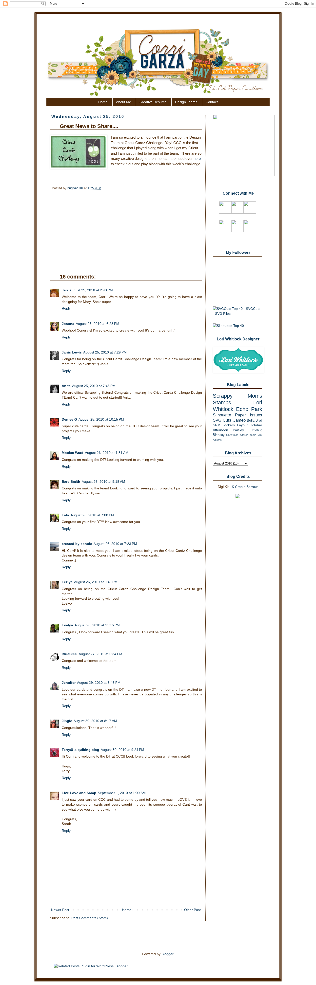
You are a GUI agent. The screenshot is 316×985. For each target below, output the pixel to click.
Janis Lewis (72, 352)
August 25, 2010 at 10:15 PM (101, 419)
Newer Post (60, 910)
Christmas (232, 434)
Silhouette (222, 415)
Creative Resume (153, 102)
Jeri (65, 290)
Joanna (68, 324)
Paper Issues (248, 415)
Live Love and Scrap (79, 793)
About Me (123, 102)
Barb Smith (71, 481)
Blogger (167, 954)
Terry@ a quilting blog (80, 750)
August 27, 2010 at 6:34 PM (100, 654)
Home (103, 102)
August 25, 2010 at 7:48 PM (94, 386)
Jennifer (69, 683)
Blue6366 (69, 654)
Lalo (65, 515)
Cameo (239, 420)
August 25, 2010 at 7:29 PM (105, 352)
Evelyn (67, 625)
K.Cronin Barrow (244, 487)
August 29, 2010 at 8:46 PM (98, 683)
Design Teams (186, 102)
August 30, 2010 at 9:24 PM (122, 750)
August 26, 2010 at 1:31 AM (106, 453)
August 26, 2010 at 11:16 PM (97, 625)
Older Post (192, 910)
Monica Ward (72, 453)
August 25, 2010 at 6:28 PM (97, 324)
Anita (66, 386)
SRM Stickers (224, 425)
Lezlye (67, 582)
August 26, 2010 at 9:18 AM (103, 481)
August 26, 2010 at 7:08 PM (92, 515)
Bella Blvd (254, 420)
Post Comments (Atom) (89, 918)
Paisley (238, 430)
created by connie (77, 544)
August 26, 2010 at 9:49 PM (96, 582)
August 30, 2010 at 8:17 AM (95, 721)
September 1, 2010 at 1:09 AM (122, 793)
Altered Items (248, 434)
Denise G (69, 419)
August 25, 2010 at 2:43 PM (91, 290)
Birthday (219, 435)
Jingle (67, 721)
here (197, 158)
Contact (212, 102)
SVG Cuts (222, 420)
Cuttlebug (255, 430)
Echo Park (249, 409)
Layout (242, 425)
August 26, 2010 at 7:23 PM (115, 544)
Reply (66, 308)
